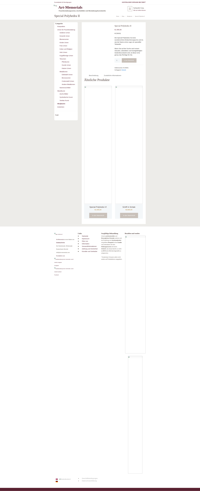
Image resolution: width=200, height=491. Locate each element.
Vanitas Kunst (64, 100)
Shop (123, 16)
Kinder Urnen (64, 42)
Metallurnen (64, 71)
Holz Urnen (63, 52)
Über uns (85, 241)
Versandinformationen (89, 246)
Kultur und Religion (66, 49)
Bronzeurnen (66, 78)
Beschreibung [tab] (93, 75)
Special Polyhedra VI (98, 207)
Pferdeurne (65, 62)
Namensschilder (65, 87)
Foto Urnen (63, 46)
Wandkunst (61, 91)
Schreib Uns (138, 8)
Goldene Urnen (65, 33)
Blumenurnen (64, 39)
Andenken (60, 107)
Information (85, 244)
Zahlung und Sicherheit (90, 249)
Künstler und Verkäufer (89, 251)
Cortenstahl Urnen (68, 81)
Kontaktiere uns (60, 256)
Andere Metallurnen (68, 84)
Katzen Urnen (66, 68)
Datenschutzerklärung (89, 481)
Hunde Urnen (66, 65)
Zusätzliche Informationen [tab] (112, 75)
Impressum (85, 238)
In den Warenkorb (129, 60)
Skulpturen (129, 16)
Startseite (85, 236)
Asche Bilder (64, 94)
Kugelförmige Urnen (66, 55)
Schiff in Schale (128, 207)
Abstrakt (123, 70)
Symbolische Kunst (66, 97)
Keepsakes (61, 26)
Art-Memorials (60, 239)
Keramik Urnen (65, 36)
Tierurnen (63, 59)
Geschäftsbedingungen (90, 478)
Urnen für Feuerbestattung (66, 30)
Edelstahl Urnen (67, 74)
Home (117, 16)
